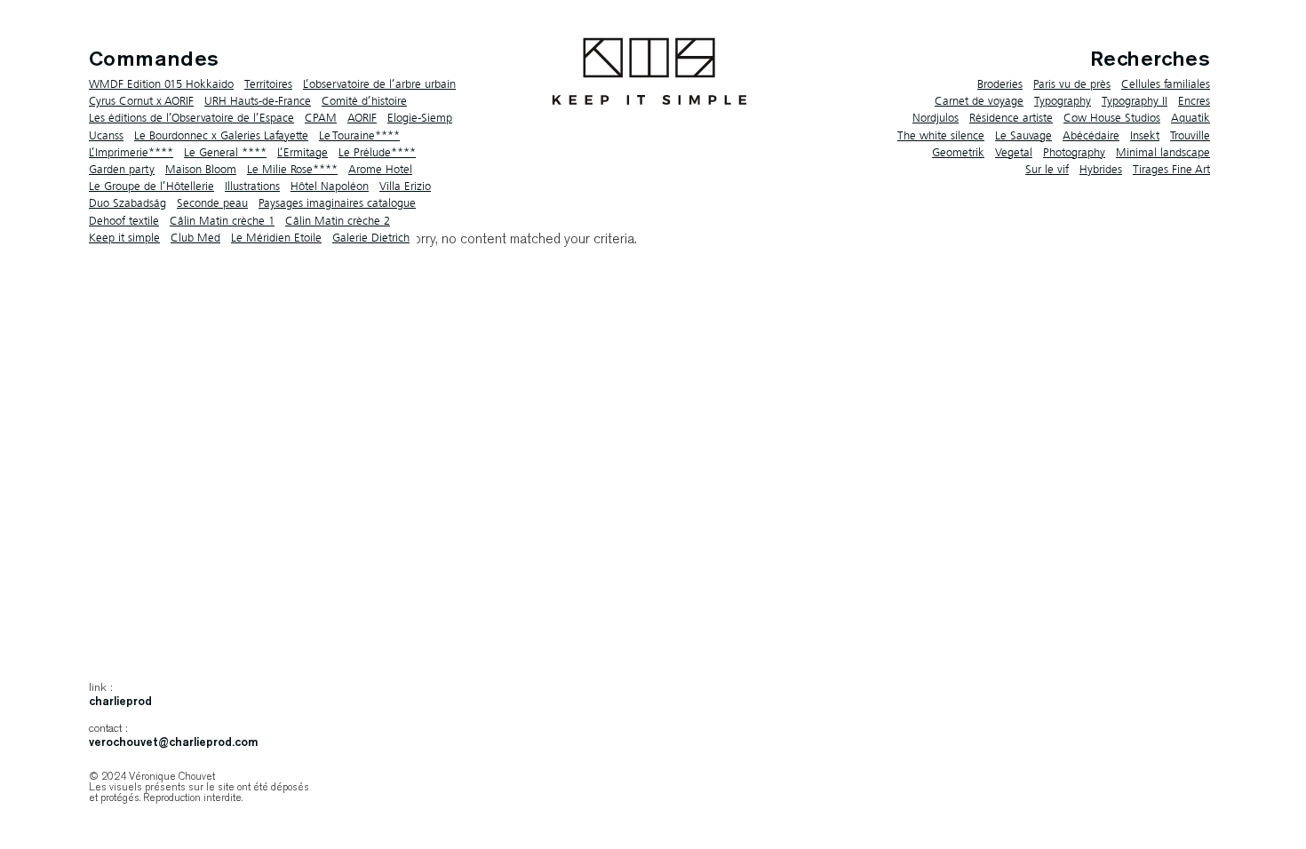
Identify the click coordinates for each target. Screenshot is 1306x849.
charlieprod (120, 702)
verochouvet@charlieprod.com (173, 743)
